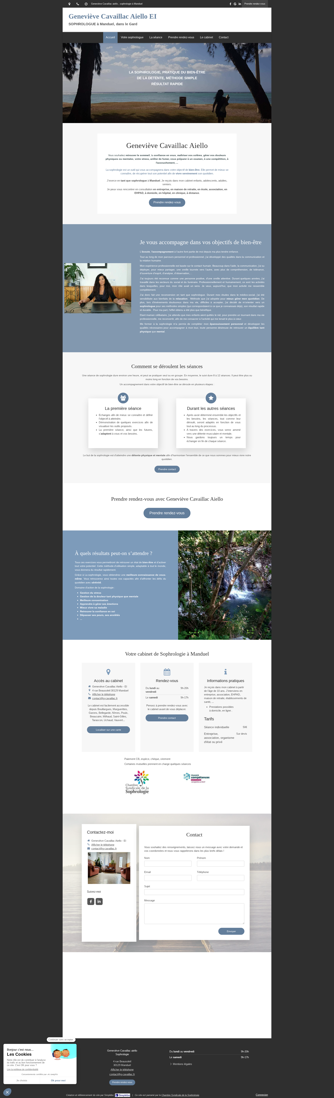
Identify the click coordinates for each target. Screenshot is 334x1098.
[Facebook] (230, 5)
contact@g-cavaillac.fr (105, 698)
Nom (147, 857)
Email (147, 872)
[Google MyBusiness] (235, 5)
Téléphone (203, 872)
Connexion (262, 1094)
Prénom (201, 857)
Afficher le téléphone (103, 694)
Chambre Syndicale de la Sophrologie (180, 1095)
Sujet (147, 886)
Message (149, 900)
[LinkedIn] (240, 5)
